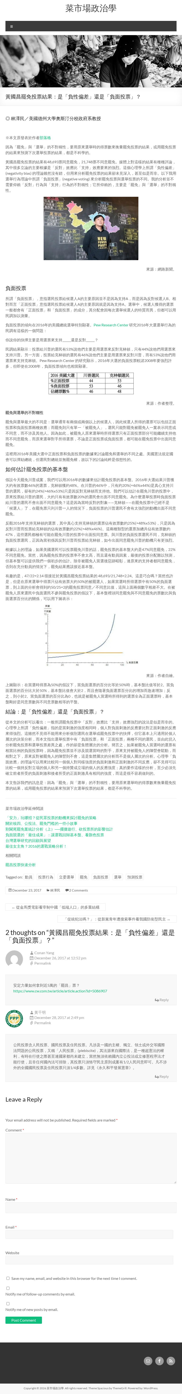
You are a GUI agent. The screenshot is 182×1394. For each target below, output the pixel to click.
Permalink (42, 963)
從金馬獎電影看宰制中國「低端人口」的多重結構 (56, 907)
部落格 (45, 137)
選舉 (118, 877)
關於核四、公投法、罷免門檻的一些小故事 (41, 823)
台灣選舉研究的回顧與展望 (28, 840)
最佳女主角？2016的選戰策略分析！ (36, 846)
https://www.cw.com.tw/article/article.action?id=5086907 (60, 991)
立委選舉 (66, 877)
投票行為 (45, 877)
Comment (14, 1130)
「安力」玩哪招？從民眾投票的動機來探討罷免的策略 (50, 817)
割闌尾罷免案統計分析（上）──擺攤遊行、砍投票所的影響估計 (59, 829)
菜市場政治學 (91, 8)
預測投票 (134, 877)
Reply (164, 999)
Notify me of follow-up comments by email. (40, 1294)
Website (12, 1252)
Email (11, 1227)
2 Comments (78, 890)
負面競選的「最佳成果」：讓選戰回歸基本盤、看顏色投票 (54, 834)
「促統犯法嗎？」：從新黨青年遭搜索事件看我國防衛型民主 (117, 919)
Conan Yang (44, 952)
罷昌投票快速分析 (20, 864)
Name (11, 1199)
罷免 (83, 877)
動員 (28, 877)
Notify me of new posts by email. (31, 1309)
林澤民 (55, 890)
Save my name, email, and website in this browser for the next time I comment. (74, 1278)
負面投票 (100, 877)
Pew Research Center (111, 325)
